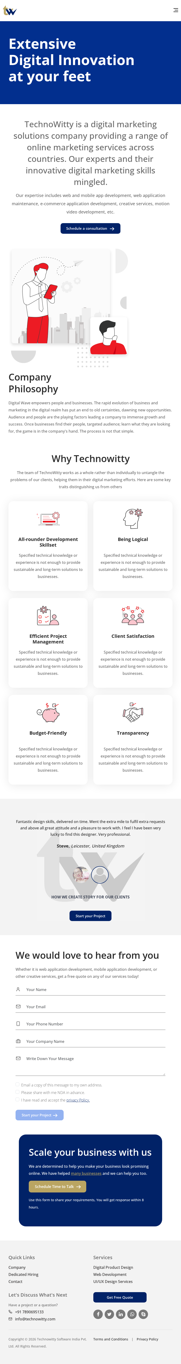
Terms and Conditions (110, 1339)
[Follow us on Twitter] (110, 1314)
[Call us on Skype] (144, 1314)
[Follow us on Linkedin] (121, 1314)
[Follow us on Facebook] (99, 1314)
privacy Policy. (78, 1100)
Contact (15, 1281)
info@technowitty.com (34, 1319)
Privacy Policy (147, 1339)
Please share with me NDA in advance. (53, 1092)
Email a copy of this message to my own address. (61, 1085)
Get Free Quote (120, 1297)
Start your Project (90, 915)
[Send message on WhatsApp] (133, 1314)
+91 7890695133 (29, 1312)
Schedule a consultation (87, 228)
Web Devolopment (110, 1274)
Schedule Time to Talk (54, 1186)
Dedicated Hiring (23, 1274)
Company (16, 1267)
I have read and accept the (55, 1100)
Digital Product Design (113, 1267)
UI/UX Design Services (113, 1281)
